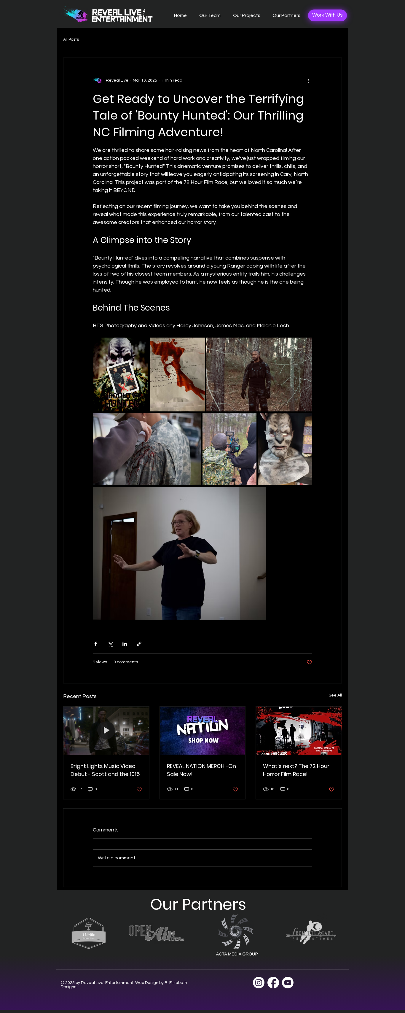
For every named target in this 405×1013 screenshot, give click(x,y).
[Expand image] (120, 374)
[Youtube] (288, 982)
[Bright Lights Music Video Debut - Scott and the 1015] (106, 731)
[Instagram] (258, 982)
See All (335, 695)
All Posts (71, 39)
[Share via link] (139, 644)
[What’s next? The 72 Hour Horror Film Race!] (299, 731)
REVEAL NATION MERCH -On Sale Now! (201, 770)
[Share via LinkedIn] (124, 644)
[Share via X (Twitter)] (110, 644)
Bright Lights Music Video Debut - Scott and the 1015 (105, 770)
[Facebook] (273, 982)
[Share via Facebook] (95, 644)
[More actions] (308, 80)
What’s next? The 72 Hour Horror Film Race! (296, 770)
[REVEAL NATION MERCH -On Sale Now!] (202, 731)
